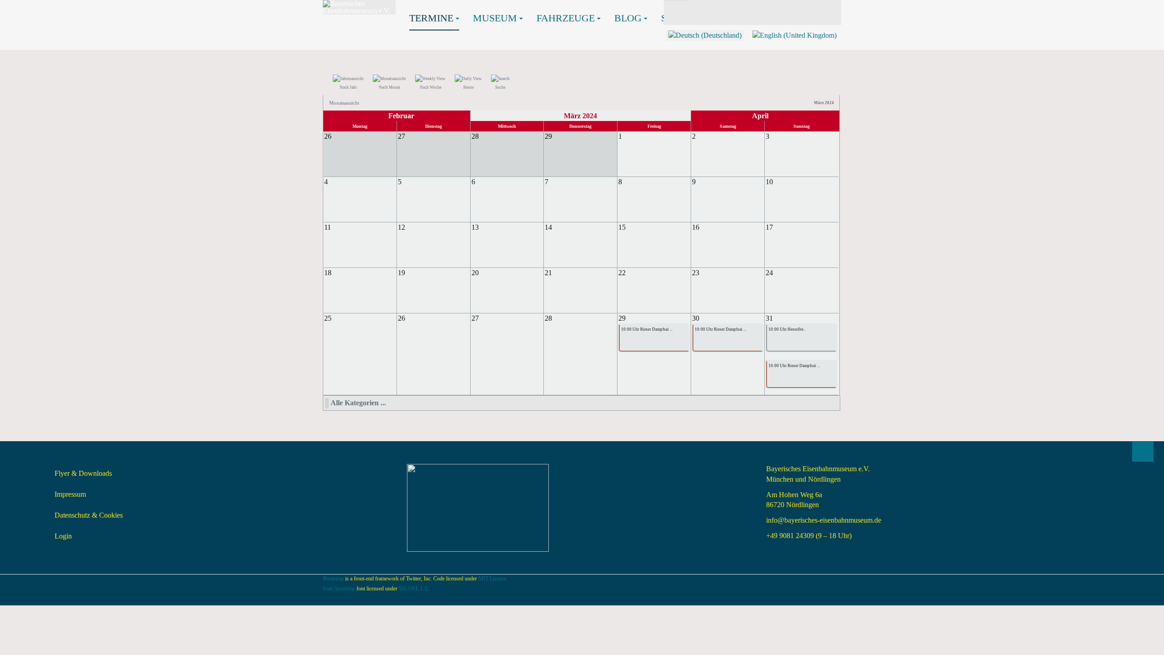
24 (769, 273)
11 (327, 227)
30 (695, 318)
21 (548, 273)
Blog (628, 18)
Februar (401, 116)
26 (401, 318)
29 (622, 318)
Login (63, 536)
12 (401, 227)
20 (475, 273)
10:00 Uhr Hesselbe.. (786, 329)
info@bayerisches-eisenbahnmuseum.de (823, 520)
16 (695, 227)
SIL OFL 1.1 (413, 588)
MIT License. (492, 578)
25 (327, 318)
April (760, 116)
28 (548, 318)
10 (769, 182)
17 (769, 227)
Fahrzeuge (566, 18)
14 (548, 227)
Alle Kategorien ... (358, 403)
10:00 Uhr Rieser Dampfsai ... (646, 329)
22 (622, 273)
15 (622, 227)
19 (401, 273)
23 (695, 273)
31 (769, 318)
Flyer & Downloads (83, 473)
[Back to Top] (1143, 451)
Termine (431, 18)
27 (475, 318)
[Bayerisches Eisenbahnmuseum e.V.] (359, 7)
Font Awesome (339, 588)
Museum (495, 18)
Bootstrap (333, 578)
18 (327, 273)
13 (475, 227)
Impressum (70, 494)
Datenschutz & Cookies (89, 515)
